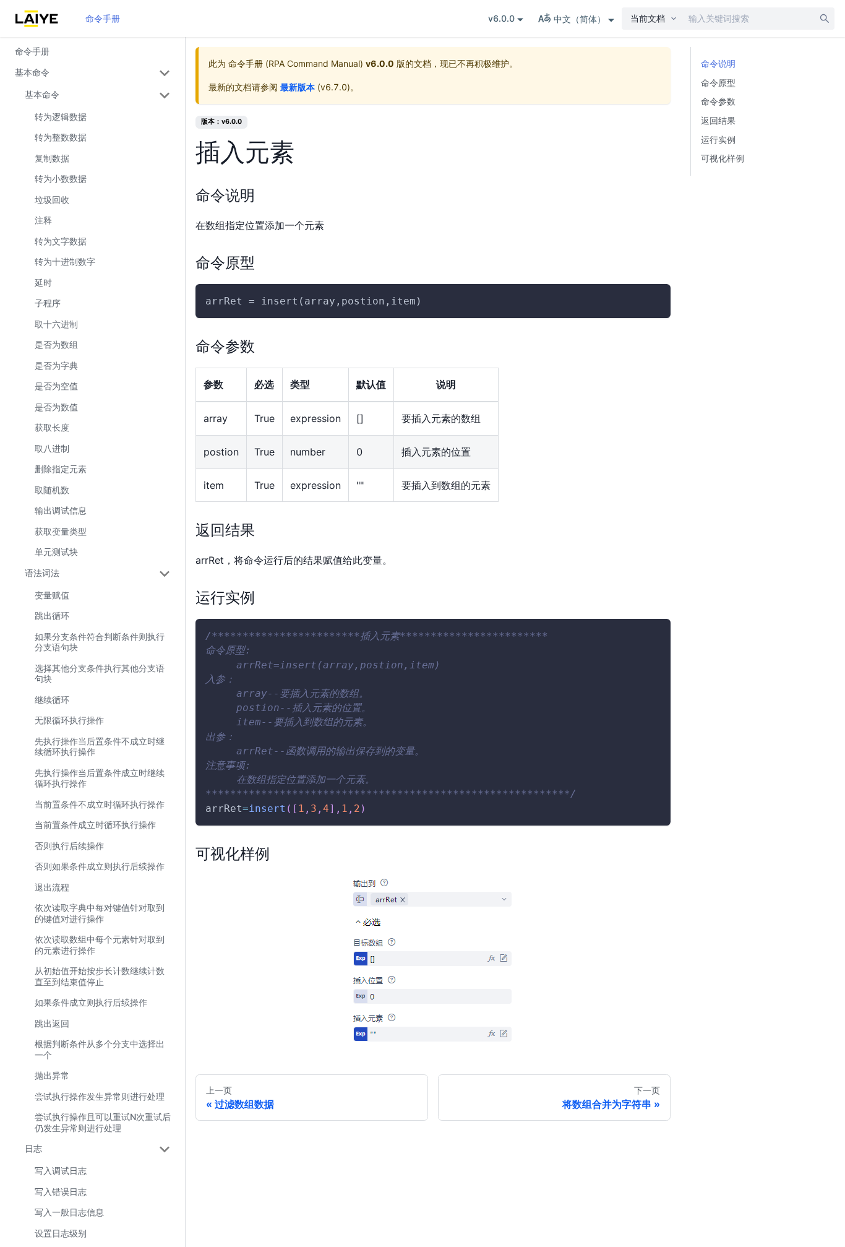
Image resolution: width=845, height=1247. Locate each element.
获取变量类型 (61, 531)
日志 (33, 1148)
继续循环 (52, 699)
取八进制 (52, 448)
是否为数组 (56, 344)
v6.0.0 (501, 18)
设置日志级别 (61, 1233)
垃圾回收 (52, 199)
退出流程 (52, 887)
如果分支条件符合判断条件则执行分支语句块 (100, 642)
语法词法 (42, 572)
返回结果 (718, 120)
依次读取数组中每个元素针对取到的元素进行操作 (100, 945)
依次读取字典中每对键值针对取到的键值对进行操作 (100, 913)
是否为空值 (56, 386)
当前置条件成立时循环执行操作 (95, 824)
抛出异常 (52, 1075)
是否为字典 (56, 365)
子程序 (48, 303)
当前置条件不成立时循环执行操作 (100, 804)
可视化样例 (722, 158)
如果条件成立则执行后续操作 (91, 1002)
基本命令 (32, 72)
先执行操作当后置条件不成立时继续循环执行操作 (100, 746)
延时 (43, 282)
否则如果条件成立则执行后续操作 (100, 866)
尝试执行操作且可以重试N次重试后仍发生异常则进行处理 (103, 1122)
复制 (651, 301)
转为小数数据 (61, 178)
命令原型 (718, 82)
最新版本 (297, 87)
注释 (43, 220)
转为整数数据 (61, 137)
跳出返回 (52, 1023)
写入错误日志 (61, 1191)
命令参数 (718, 101)
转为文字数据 (61, 241)
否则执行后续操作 (69, 845)
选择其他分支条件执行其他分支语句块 (100, 673)
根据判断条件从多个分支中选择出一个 (100, 1049)
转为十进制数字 (65, 261)
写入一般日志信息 (69, 1212)
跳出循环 (52, 615)
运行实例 (718, 139)
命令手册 (102, 18)
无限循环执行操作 (69, 720)
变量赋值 (52, 595)
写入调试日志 (61, 1170)
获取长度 (52, 427)
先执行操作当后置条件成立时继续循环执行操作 (100, 778)
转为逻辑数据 (61, 116)
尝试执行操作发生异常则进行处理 (100, 1096)
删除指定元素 (61, 469)
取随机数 (52, 490)
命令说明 (718, 63)
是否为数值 (56, 407)
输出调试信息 (61, 510)
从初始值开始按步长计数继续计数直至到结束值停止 (100, 976)
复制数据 (52, 158)
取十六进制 (56, 324)
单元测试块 (56, 551)
